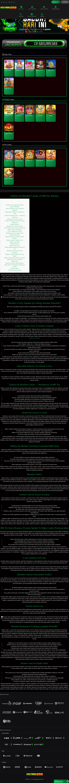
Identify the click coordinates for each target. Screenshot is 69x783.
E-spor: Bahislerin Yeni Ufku (15, 231)
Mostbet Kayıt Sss (14, 243)
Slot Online (32, 9)
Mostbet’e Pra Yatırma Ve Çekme (15, 226)
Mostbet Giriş (14, 261)
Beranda (21, 9)
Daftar (56, 2)
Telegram (12, 2)
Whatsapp (5, 2)
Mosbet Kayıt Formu (15, 245)
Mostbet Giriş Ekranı (15, 242)
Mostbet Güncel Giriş (15, 235)
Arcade (21, 16)
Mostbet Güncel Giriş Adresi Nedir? (14, 233)
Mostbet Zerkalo (15, 268)
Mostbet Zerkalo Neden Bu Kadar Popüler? (14, 257)
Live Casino (44, 9)
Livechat (59, 781)
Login (65, 2)
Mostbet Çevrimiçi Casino (14, 270)
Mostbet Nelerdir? (14, 224)
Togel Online (31, 16)
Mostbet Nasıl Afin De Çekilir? (14, 259)
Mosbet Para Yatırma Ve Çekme (14, 219)
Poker (42, 16)
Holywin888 (31, 779)
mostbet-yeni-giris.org (34, 338)
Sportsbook (56, 9)
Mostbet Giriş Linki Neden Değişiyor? (14, 263)
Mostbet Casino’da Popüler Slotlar (14, 240)
